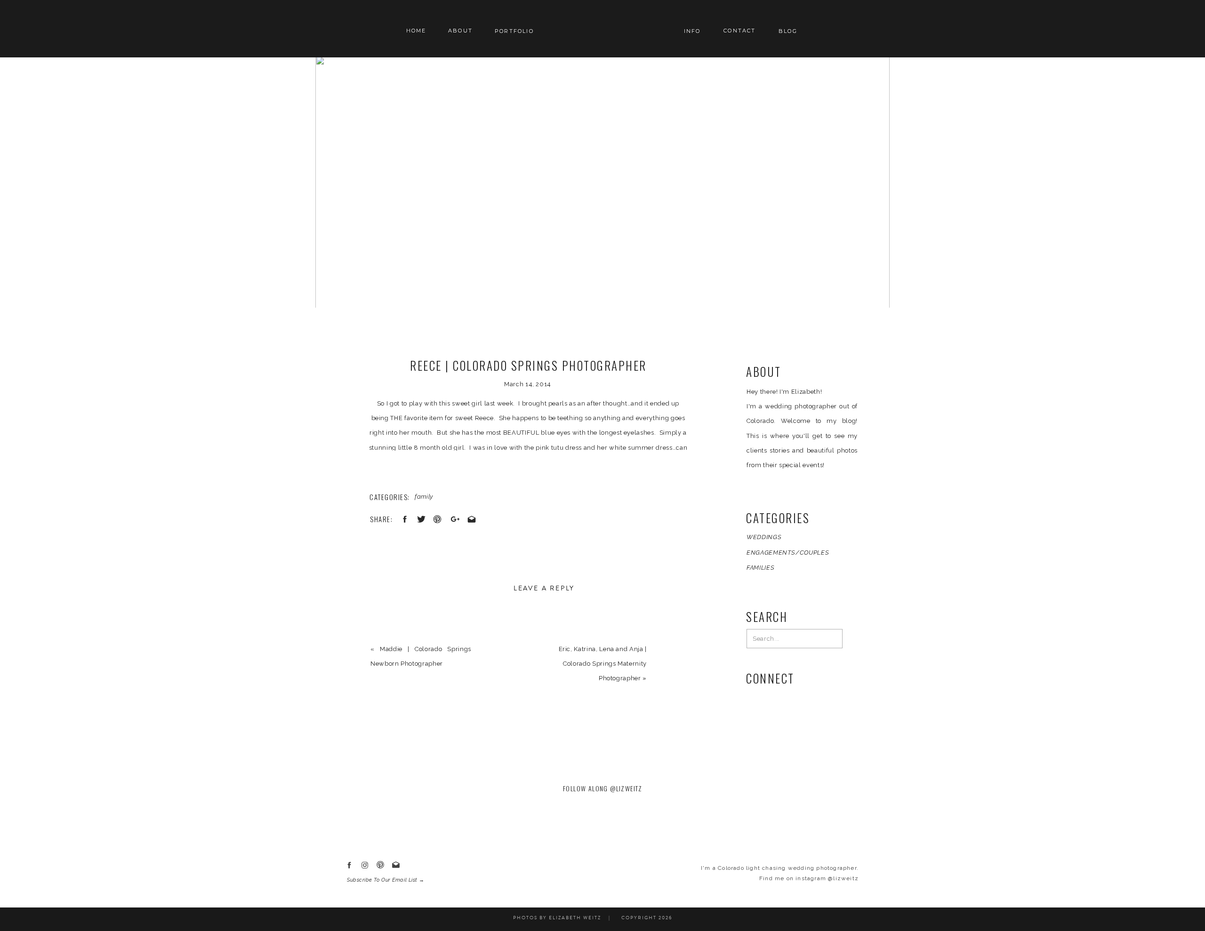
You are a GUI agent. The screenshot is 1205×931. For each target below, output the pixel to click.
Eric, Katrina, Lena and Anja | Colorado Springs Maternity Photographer (603, 663)
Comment (388, 629)
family (424, 496)
